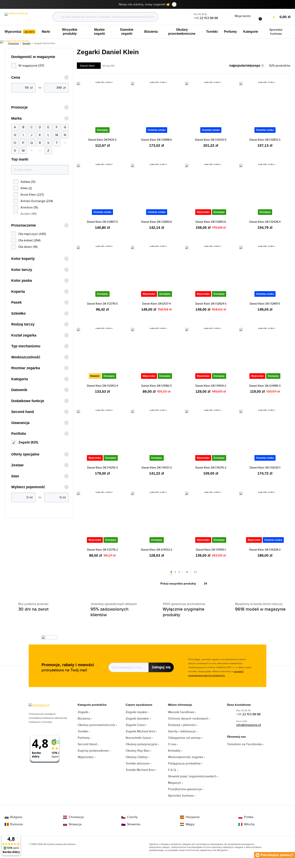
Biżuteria (84, 718)
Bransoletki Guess (138, 737)
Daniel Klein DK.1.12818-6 (156, 140)
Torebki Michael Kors (140, 770)
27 (195, 572)
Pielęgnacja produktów (184, 763)
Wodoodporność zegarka (185, 757)
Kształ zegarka (23, 335)
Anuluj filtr (108, 65)
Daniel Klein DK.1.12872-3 (264, 140)
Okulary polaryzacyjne (141, 744)
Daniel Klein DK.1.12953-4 (102, 386)
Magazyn (174, 782)
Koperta (18, 292)
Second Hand (87, 744)
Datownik (19, 390)
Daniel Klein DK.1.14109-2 (210, 386)
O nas (172, 744)
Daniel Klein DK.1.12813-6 (210, 222)
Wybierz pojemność (28, 487)
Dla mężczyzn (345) (32, 234)
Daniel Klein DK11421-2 (102, 140)
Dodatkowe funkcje (27, 401)
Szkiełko (18, 313)
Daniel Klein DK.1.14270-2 (210, 468)
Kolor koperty (23, 259)
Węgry (190, 824)
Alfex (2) (26, 188)
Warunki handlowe (181, 712)
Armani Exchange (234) (36, 201)
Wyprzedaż (86, 757)
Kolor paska (21, 281)
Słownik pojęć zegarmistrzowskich (192, 776)
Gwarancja (20, 423)
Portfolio (18, 434)
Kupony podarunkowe (93, 750)
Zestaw (17, 465)
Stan (15, 476)
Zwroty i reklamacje (182, 731)
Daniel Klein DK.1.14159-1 (211, 550)
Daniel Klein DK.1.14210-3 (102, 468)
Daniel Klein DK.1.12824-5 (210, 304)
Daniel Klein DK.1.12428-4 (265, 222)
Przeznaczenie (23, 225)
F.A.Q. (172, 770)
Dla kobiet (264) (29, 240)
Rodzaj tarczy (23, 324)
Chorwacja (76, 817)
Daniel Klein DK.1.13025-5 (210, 140)
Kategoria (19, 379)
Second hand (22, 412)
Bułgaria (16, 817)
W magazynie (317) (31, 65)
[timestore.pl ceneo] (15, 41)
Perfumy (84, 737)
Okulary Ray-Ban (138, 750)
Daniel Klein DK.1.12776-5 (102, 304)
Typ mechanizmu (25, 346)
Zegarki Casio (135, 725)
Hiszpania (193, 817)
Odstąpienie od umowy (184, 737)
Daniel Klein (87, 66)
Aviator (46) (28, 213)
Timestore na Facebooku (244, 744)
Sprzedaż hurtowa (181, 795)
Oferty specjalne (25, 454)
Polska (248, 817)
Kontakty (174, 750)
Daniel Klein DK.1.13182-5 (156, 386)
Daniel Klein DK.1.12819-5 (265, 304)
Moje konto (243, 16)
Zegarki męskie (136, 712)
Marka (16, 118)
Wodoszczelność (25, 357)
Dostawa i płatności (182, 725)
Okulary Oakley (137, 757)
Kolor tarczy (21, 270)
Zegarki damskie (137, 718)
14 (187, 572)
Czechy (132, 817)
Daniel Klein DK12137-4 (156, 304)
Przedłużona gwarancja (185, 789)
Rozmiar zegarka (25, 368)
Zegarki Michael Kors (140, 731)
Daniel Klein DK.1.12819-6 (156, 222)
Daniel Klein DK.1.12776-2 (102, 550)
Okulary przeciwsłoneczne (96, 725)
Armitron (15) (29, 207)
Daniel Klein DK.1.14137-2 (156, 468)
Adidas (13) (27, 181)
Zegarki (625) (28, 442)
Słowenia (133, 824)
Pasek (16, 302)
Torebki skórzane (138, 763)
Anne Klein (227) (32, 194)
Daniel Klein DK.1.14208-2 (265, 550)
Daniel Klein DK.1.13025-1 (265, 468)
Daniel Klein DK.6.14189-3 (265, 386)
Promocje (19, 107)
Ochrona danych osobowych (188, 718)
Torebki (83, 731)
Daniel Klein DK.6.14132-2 (156, 550)
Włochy (249, 824)
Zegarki (83, 712)
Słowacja (75, 824)
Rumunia (16, 824)
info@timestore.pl (248, 725)
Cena (15, 77)
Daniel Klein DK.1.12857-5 (102, 222)
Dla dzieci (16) (28, 246)
